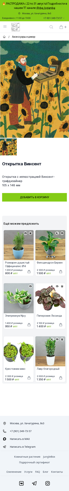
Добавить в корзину (34, 197)
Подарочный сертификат (34, 462)
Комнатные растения (27, 456)
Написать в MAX (20, 439)
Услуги (28, 471)
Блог (45, 471)
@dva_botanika (45, 8)
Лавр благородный (48, 368)
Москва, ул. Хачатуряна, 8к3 (36, 13)
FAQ (37, 471)
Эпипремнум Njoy (15, 315)
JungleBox (49, 456)
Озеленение (13, 471)
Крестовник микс (15, 368)
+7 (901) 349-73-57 (20, 431)
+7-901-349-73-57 (52, 18)
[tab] (8, 147)
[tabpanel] (34, 89)
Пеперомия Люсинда (49, 315)
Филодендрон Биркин (50, 262)
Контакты (57, 471)
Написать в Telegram (23, 446)
